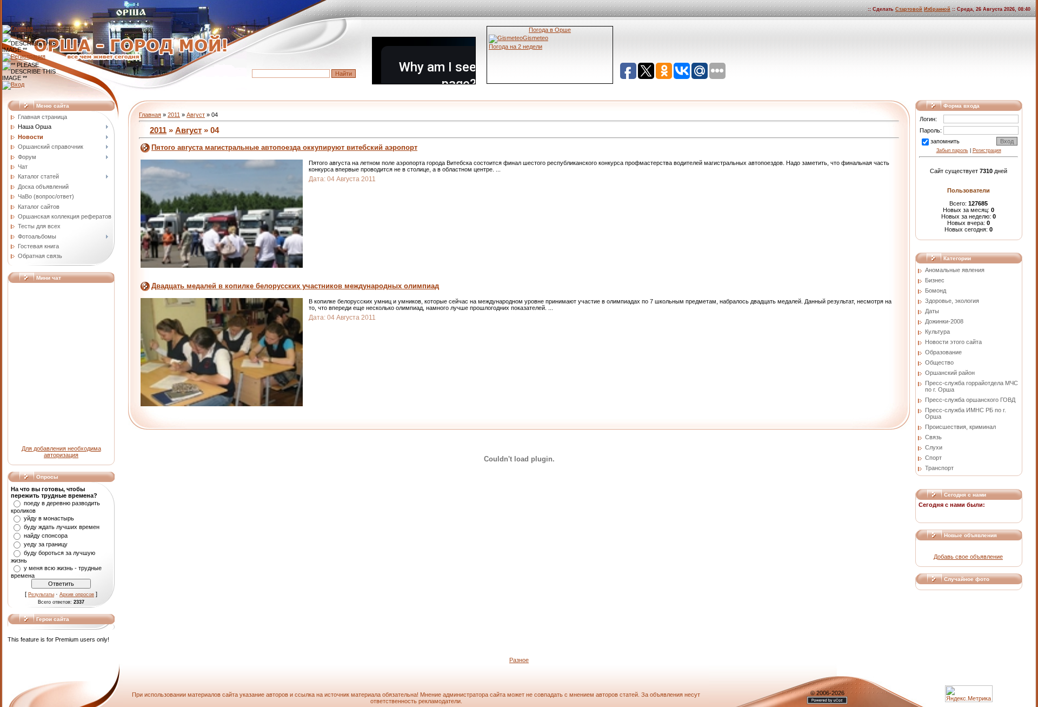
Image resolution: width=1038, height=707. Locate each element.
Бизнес (934, 280)
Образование (943, 352)
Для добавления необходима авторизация (61, 451)
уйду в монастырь (49, 518)
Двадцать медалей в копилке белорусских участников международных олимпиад (295, 286)
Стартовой (908, 9)
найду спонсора (46, 535)
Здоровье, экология (952, 301)
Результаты (41, 594)
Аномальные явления (954, 270)
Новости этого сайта (953, 342)
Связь (933, 437)
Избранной (937, 9)
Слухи (933, 447)
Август (196, 114)
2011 (174, 114)
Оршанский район (950, 372)
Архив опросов (76, 594)
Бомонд (935, 290)
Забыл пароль (952, 150)
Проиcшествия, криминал (960, 427)
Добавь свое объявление (968, 556)
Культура (937, 331)
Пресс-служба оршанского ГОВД (970, 400)
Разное (519, 660)
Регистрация (987, 150)
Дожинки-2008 (944, 321)
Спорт (933, 457)
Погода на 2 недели (515, 46)
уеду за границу (46, 544)
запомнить (945, 141)
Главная (150, 114)
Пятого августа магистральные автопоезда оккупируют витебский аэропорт (284, 147)
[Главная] (17, 28)
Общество (939, 362)
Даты (932, 311)
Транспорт (939, 468)
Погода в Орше (550, 30)
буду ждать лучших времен (61, 527)
